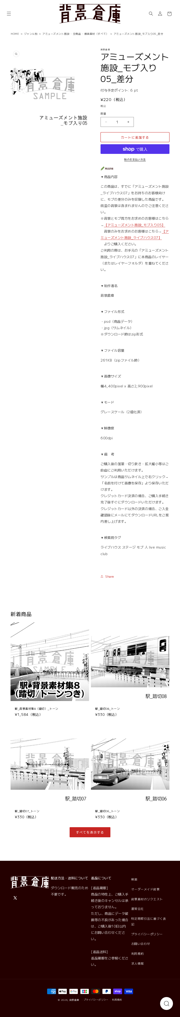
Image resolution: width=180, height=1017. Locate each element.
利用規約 (137, 953)
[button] (9, 14)
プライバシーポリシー (147, 934)
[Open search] (166, 1003)
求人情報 (137, 963)
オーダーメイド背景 (145, 889)
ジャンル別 (31, 33)
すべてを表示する (90, 832)
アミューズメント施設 (55, 33)
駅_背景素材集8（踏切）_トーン (36, 708)
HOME (15, 33)
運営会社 (137, 908)
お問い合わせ (140, 943)
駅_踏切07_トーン (27, 811)
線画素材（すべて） (96, 33)
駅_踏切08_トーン (107, 708)
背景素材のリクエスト (147, 899)
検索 (134, 879)
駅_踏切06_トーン (107, 811)
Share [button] (109, 576)
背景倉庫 (74, 999)
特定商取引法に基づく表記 (148, 921)
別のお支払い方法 (135, 159)
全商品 (77, 33)
